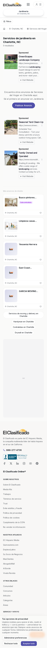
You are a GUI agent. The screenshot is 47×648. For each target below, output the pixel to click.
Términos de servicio (12, 499)
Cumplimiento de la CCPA (14, 522)
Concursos (7, 591)
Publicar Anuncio (23, 105)
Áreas (5, 605)
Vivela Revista (9, 573)
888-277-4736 (14, 450)
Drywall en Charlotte (23, 332)
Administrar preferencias (15, 638)
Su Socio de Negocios (13, 554)
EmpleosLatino (9, 549)
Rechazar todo (11, 643)
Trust (5, 503)
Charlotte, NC (17, 29)
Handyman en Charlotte (23, 321)
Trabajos (7, 494)
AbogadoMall (9, 564)
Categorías (8, 600)
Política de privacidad (12, 513)
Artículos (6, 596)
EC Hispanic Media (11, 540)
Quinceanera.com (10, 545)
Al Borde (7, 568)
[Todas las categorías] (28, 4)
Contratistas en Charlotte (23, 327)
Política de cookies (11, 518)
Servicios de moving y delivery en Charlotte (23, 314)
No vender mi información (14, 527)
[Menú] (38, 4)
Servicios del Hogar (38, 29)
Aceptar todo (29, 643)
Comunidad (8, 586)
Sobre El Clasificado (11, 485)
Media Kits (7, 489)
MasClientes (8, 559)
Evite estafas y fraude (12, 508)
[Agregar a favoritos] (40, 212)
